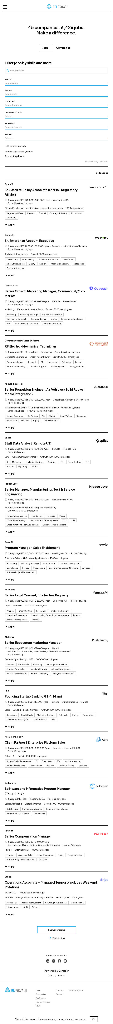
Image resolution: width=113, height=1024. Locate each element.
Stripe (8, 876)
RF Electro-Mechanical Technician (30, 346)
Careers (59, 990)
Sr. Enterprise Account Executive (29, 241)
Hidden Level (11, 483)
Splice (8, 437)
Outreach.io (11, 285)
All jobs (26, 151)
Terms (61, 975)
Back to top (59, 938)
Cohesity (10, 235)
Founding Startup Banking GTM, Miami (33, 696)
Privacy (52, 975)
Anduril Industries (14, 383)
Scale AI (9, 542)
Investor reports (76, 990)
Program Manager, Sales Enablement (32, 548)
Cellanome (10, 783)
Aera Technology (14, 736)
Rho (7, 690)
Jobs (45, 47)
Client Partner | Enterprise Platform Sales (35, 742)
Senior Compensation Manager (28, 836)
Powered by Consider (96, 161)
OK (93, 1019)
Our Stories (41, 998)
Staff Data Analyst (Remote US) (28, 443)
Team (38, 990)
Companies (63, 47)
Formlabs (10, 589)
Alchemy (9, 637)
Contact (59, 994)
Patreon (9, 830)
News (38, 1006)
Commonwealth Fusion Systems (22, 340)
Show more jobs (56, 929)
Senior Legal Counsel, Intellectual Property (37, 595)
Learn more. (80, 1019)
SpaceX (9, 184)
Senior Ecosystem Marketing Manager (33, 643)
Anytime (17, 156)
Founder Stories (43, 1002)
